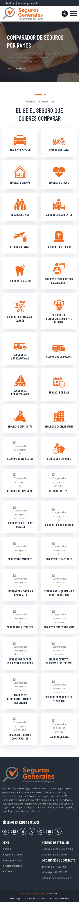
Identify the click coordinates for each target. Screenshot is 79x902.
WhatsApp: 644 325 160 (54, 872)
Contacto (10, 871)
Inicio (10, 68)
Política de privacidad (35, 898)
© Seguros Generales (33, 893)
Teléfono (10, 3)
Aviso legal (15, 898)
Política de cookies (59, 898)
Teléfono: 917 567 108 (54, 866)
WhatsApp (23, 3)
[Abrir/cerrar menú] (73, 13)
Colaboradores (13, 865)
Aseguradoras (13, 860)
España (53, 893)
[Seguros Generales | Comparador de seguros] (28, 774)
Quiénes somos (14, 854)
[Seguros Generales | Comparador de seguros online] (22, 13)
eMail (34, 3)
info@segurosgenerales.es (57, 878)
